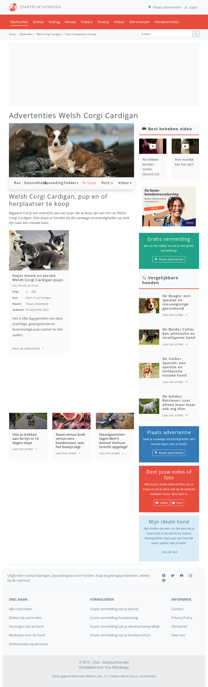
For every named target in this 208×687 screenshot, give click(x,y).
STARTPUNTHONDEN (39, 6)
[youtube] (181, 575)
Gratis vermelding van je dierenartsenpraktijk (124, 626)
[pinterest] (163, 580)
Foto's (107, 183)
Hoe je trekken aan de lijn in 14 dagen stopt (25, 438)
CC (106, 676)
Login (193, 7)
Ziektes (38, 22)
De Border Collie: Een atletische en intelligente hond (178, 333)
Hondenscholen (167, 22)
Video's (125, 183)
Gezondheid (35, 183)
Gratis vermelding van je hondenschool (120, 635)
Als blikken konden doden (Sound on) (150, 166)
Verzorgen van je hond (26, 626)
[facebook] (163, 575)
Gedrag (54, 22)
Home (12, 34)
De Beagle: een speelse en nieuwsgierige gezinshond (176, 301)
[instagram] (190, 575)
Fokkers (87, 22)
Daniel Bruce (129, 676)
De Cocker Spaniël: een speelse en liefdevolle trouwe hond (174, 367)
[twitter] (172, 575)
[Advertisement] (104, 74)
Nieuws (70, 22)
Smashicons (148, 676)
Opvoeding (53, 183)
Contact (177, 609)
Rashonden (19, 22)
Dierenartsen (139, 22)
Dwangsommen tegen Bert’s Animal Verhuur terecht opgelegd (113, 440)
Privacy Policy (181, 617)
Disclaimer (179, 626)
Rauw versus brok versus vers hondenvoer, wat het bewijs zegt (70, 440)
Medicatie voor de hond (27, 635)
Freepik (114, 676)
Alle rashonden (20, 609)
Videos (119, 22)
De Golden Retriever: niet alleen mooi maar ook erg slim (178, 402)
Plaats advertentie (167, 7)
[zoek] (196, 34)
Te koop (103, 22)
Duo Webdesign (117, 667)
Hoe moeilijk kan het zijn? (184, 162)
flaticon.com (94, 676)
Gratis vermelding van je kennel (114, 609)
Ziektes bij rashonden (25, 617)
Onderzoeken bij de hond (28, 644)
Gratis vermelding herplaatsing (114, 617)
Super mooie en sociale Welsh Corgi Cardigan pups (37, 277)
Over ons (178, 635)
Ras (17, 183)
